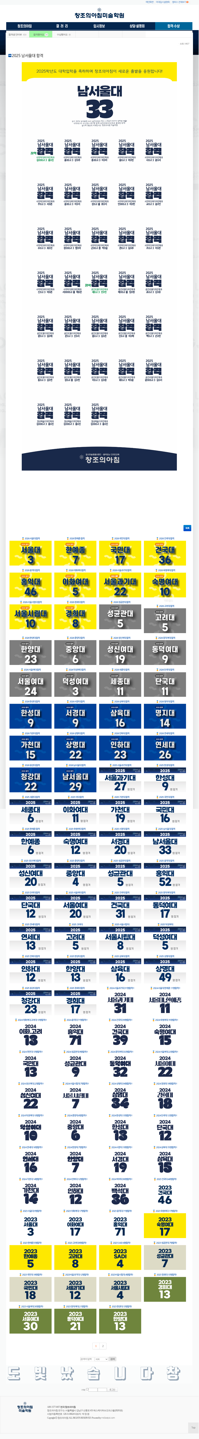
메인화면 (149, 2)
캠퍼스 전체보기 (179, 2)
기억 (83, 1390)
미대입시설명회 (163, 2)
